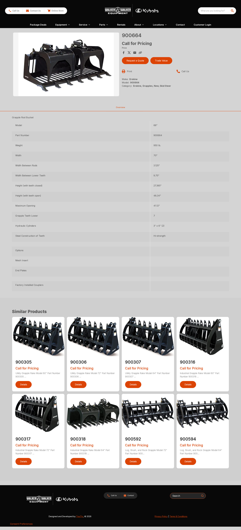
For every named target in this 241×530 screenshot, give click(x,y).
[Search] (202, 495)
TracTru (79, 516)
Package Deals (38, 24)
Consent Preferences (21, 523)
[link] (55, 10)
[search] (232, 11)
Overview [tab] (120, 107)
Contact (180, 24)
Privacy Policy (161, 516)
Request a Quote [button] (135, 60)
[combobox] (217, 10)
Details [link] (23, 384)
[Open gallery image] (66, 64)
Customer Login (202, 24)
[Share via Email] (134, 52)
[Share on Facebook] (123, 52)
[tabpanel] (66, 65)
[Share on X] (129, 52)
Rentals (121, 24)
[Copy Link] (140, 52)
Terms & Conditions (178, 516)
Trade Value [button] (161, 60)
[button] (14, 10)
